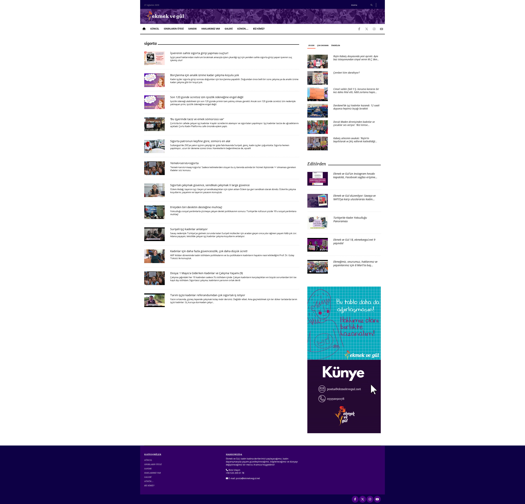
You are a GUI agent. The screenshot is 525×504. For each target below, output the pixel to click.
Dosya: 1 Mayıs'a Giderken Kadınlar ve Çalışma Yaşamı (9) (206, 273)
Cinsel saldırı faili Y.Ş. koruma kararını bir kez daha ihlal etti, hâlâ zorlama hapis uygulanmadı (356, 92)
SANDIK (192, 28)
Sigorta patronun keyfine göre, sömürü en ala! (200, 141)
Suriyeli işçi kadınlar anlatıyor (189, 229)
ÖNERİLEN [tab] (335, 45)
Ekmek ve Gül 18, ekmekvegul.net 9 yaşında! (354, 241)
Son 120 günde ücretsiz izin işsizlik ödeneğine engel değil (206, 97)
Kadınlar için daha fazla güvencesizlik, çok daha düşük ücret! (208, 251)
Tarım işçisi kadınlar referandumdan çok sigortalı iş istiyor (207, 295)
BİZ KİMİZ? (259, 28)
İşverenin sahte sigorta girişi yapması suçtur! (199, 53)
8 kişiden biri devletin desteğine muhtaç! (196, 207)
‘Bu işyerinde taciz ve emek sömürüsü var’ (197, 119)
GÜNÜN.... (242, 28)
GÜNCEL (154, 28)
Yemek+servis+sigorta (184, 163)
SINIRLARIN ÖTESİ (174, 28)
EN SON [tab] (311, 45)
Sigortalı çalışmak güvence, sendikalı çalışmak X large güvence (210, 185)
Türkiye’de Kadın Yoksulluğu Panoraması (350, 219)
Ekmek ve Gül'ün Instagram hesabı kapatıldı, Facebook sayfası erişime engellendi (354, 177)
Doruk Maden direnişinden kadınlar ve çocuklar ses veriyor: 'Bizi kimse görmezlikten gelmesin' (354, 125)
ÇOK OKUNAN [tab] (323, 45)
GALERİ (229, 28)
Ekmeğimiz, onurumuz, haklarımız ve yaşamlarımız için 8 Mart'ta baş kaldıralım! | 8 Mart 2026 (355, 265)
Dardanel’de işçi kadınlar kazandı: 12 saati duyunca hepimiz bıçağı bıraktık (356, 107)
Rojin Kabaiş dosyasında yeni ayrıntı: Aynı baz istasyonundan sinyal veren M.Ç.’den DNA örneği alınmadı (355, 59)
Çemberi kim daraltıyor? (346, 72)
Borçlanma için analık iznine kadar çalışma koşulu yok (204, 75)
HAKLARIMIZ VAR (210, 28)
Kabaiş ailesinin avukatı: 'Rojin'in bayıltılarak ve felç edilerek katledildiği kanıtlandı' (354, 141)
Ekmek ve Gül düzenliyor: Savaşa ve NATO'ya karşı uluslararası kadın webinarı (354, 199)
